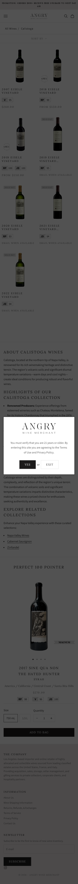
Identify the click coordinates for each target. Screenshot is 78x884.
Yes (28, 464)
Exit (49, 464)
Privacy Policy (45, 452)
